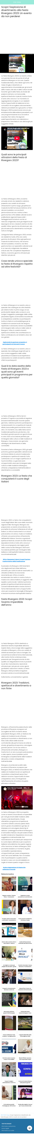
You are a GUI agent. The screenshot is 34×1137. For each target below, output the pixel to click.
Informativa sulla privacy (8, 1126)
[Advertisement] (17, 35)
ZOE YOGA (17, 2)
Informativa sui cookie (8, 1130)
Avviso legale (5, 1128)
